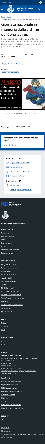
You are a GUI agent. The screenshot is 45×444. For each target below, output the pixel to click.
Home (3, 17)
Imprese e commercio (8, 274)
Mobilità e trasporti (7, 288)
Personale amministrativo (10, 249)
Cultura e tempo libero (9, 268)
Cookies (4, 401)
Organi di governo (7, 233)
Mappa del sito (6, 431)
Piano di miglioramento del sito (12, 408)
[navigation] (2, 9)
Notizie (3, 323)
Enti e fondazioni (7, 243)
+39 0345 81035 (14, 373)
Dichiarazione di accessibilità (11, 404)
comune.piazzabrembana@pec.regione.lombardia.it (18, 370)
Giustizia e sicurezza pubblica (11, 294)
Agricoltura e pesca (7, 311)
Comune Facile (8, 437)
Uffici (3, 239)
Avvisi (3, 329)
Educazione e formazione (10, 291)
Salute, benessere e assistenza (12, 304)
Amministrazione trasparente (11, 391)
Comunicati (5, 326)
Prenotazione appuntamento (11, 381)
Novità (9, 17)
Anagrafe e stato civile (9, 264)
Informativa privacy (8, 394)
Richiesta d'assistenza (9, 388)
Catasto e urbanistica (8, 281)
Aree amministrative (8, 236)
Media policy (5, 427)
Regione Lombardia (8, 2)
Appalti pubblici (6, 278)
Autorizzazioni (6, 308)
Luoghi (3, 341)
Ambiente (4, 301)
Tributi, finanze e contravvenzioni (12, 298)
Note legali (5, 398)
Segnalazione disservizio (9, 384)
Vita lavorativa (6, 271)
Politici (3, 246)
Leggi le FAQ (5, 378)
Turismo (3, 284)
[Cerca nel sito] (39, 9)
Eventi (3, 344)
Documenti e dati (7, 253)
